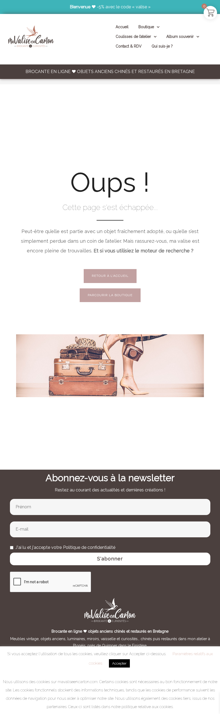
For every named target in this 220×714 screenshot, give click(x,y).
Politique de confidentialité (89, 547)
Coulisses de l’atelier (133, 36)
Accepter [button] (119, 663)
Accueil (122, 27)
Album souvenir (180, 36)
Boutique (146, 27)
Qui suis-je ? (162, 46)
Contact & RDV (129, 46)
